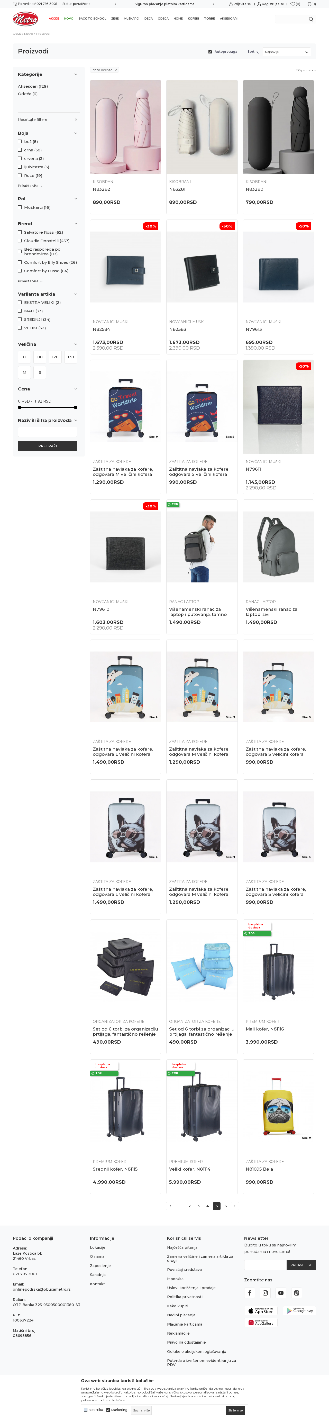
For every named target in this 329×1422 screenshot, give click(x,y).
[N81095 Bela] (278, 1107)
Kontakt (97, 1284)
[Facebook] (249, 1293)
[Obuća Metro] (26, 19)
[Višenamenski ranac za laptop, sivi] (278, 547)
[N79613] (278, 267)
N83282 (101, 189)
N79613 (254, 329)
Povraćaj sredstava (184, 1269)
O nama (97, 1256)
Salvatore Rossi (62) (43, 232)
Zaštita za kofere (112, 461)
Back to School (92, 18)
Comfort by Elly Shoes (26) (50, 262)
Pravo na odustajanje (186, 1342)
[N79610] (125, 547)
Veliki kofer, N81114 (189, 1169)
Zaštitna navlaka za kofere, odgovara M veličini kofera (123, 472)
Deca (148, 18)
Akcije (54, 18)
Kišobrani (104, 181)
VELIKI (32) (35, 328)
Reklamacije (178, 1333)
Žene (115, 18)
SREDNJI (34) (37, 319)
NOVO (69, 18)
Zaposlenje (100, 1265)
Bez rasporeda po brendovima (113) (42, 251)
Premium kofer (262, 1021)
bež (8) (31, 141)
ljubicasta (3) (36, 167)
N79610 (101, 609)
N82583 (177, 329)
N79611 (253, 469)
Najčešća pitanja (182, 1247)
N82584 (101, 329)
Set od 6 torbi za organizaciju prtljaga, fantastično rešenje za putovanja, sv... (201, 1034)
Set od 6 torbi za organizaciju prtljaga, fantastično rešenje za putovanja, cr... (125, 1034)
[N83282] (125, 127)
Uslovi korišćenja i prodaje (191, 1288)
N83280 (254, 189)
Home (178, 18)
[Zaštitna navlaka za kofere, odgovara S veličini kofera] (202, 407)
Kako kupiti (177, 1306)
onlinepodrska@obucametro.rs (42, 1289)
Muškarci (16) (37, 207)
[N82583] (202, 267)
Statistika (96, 1409)
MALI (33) (33, 311)
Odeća (163, 18)
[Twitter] (296, 1293)
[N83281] (202, 127)
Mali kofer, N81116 (265, 1029)
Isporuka (175, 1279)
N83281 (177, 189)
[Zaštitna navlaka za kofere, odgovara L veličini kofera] (125, 687)
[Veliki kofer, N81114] (202, 1107)
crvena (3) (34, 158)
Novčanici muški (111, 322)
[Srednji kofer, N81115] (125, 1107)
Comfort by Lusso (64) (46, 271)
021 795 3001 (25, 1274)
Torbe (209, 18)
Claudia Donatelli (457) (47, 241)
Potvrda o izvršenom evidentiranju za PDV (201, 1362)
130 (71, 356)
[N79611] (278, 407)
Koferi (193, 18)
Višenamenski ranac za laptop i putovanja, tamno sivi (198, 614)
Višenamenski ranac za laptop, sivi (271, 612)
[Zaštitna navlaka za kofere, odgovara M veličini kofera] (125, 407)
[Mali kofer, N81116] (278, 967)
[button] (49, 133)
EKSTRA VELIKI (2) (42, 302)
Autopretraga (226, 51)
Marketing (119, 1409)
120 (55, 356)
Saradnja (98, 1274)
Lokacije (97, 1247)
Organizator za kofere (118, 1021)
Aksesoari (228, 18)
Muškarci (131, 18)
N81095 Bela (259, 1169)
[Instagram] (265, 1293)
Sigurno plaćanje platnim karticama (165, 4)
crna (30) (33, 150)
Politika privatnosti (185, 1297)
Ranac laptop (184, 601)
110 (40, 356)
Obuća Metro (23, 33)
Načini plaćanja (181, 1315)
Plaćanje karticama (184, 1324)
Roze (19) (33, 175)
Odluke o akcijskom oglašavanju (196, 1351)
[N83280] (278, 127)
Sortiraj (254, 51)
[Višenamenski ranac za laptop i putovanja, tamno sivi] (202, 547)
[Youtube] (281, 1293)
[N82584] (125, 267)
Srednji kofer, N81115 (115, 1169)
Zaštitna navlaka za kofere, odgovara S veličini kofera (199, 472)
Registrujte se (273, 4)
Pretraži (47, 446)
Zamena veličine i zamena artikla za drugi (200, 1258)
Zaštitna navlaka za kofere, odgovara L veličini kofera (123, 751)
